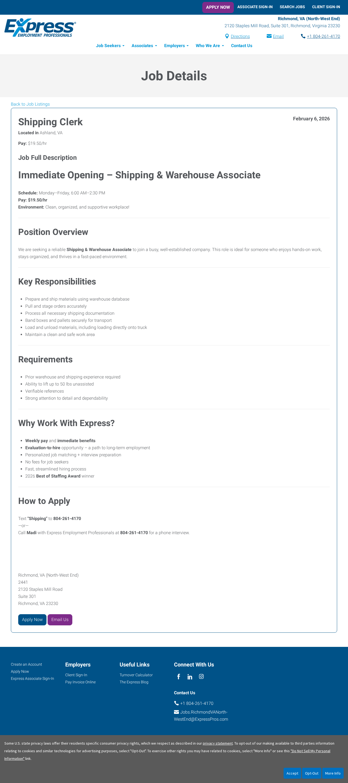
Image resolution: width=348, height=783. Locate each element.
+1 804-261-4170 (323, 36)
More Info (333, 773)
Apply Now (218, 7)
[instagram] (201, 677)
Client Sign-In (326, 7)
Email (278, 36)
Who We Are (208, 45)
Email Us (60, 619)
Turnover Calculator (136, 675)
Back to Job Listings (30, 104)
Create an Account (26, 664)
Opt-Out (311, 773)
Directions (240, 36)
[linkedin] (189, 677)
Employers (174, 45)
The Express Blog (134, 682)
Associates (142, 45)
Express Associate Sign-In (32, 678)
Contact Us (241, 45)
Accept (292, 773)
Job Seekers (108, 45)
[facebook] (178, 677)
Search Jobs (292, 7)
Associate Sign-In (255, 7)
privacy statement (218, 743)
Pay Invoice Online (80, 682)
